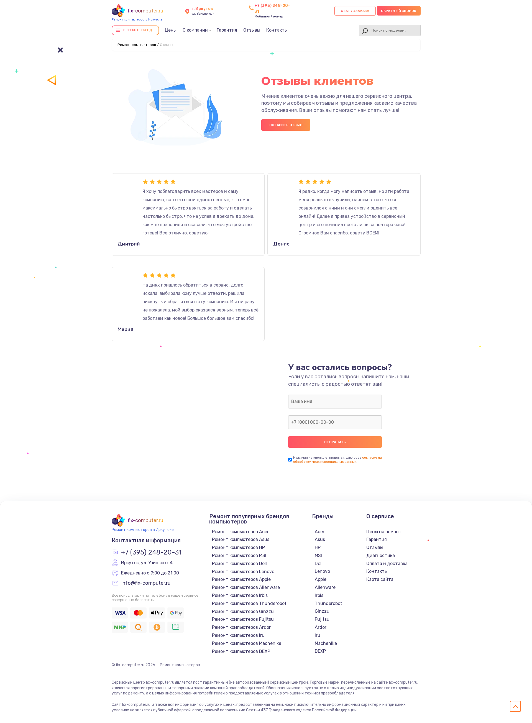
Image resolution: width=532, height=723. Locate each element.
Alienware (325, 587)
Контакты (277, 30)
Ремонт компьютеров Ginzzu (243, 611)
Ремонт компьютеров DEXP (241, 651)
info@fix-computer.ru (145, 583)
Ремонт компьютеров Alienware (246, 587)
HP (318, 547)
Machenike (326, 643)
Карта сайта (379, 579)
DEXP (320, 651)
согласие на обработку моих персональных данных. (337, 460)
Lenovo (322, 571)
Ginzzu (322, 611)
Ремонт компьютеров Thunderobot (249, 603)
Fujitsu (322, 619)
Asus (320, 539)
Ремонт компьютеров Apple (241, 579)
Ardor (320, 627)
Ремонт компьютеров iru (238, 635)
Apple (320, 579)
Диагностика (380, 555)
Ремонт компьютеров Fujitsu (243, 619)
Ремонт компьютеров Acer (240, 531)
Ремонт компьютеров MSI (239, 555)
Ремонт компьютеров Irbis (240, 595)
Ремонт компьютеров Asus (240, 539)
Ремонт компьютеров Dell (239, 563)
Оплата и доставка (387, 563)
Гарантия (227, 30)
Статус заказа (355, 11)
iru (317, 635)
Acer (319, 531)
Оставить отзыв (285, 125)
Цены (171, 30)
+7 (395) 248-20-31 (151, 552)
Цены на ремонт (383, 531)
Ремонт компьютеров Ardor (241, 627)
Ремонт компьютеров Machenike (246, 643)
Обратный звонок (398, 11)
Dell (319, 563)
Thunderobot (328, 603)
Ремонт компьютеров (136, 45)
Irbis (319, 595)
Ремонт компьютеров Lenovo (243, 571)
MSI (318, 555)
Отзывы (251, 30)
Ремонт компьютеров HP (238, 547)
